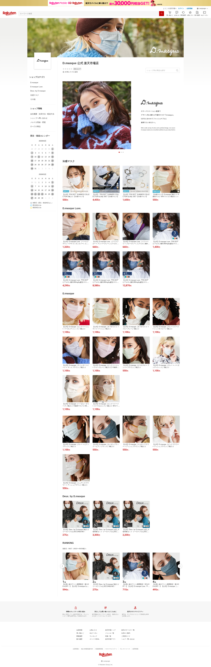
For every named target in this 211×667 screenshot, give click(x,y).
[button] (202, 8)
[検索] (161, 13)
